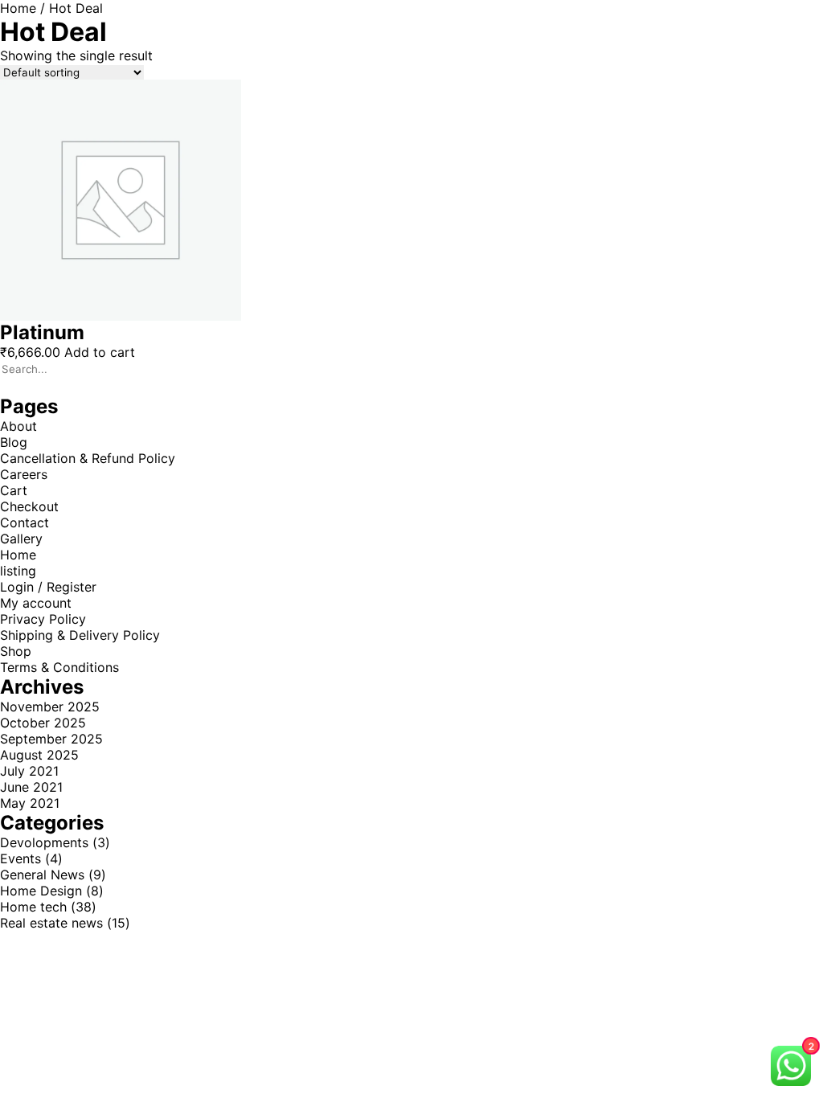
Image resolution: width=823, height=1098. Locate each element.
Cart (13, 490)
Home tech (33, 907)
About (18, 426)
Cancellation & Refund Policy (87, 458)
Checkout (29, 506)
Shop (15, 651)
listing (18, 571)
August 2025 (39, 755)
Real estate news (51, 923)
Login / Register (48, 587)
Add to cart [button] (99, 352)
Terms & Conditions (59, 667)
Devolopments (44, 842)
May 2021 (29, 803)
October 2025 (43, 723)
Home (18, 8)
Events (20, 858)
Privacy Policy (43, 619)
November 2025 (50, 707)
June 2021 (31, 787)
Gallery (21, 539)
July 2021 (29, 771)
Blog (13, 442)
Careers (23, 474)
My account (36, 603)
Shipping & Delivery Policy (80, 635)
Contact (24, 522)
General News (42, 875)
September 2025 (51, 739)
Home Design (41, 891)
